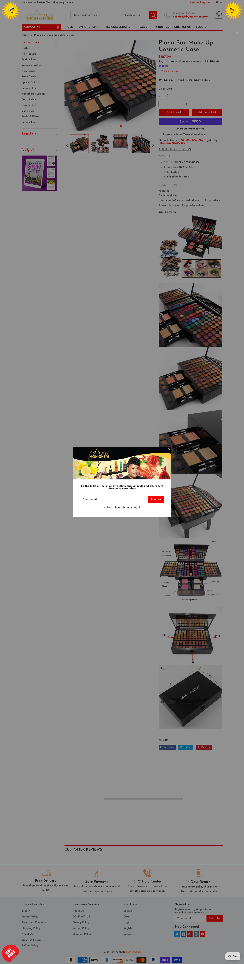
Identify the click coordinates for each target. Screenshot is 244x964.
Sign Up (156, 499)
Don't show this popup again (124, 507)
